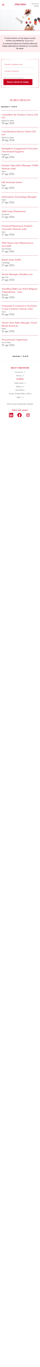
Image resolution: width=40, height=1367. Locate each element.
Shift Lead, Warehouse (14, 211)
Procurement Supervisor (15, 339)
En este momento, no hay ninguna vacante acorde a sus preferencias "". (20, 39)
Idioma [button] (36, 6)
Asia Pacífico (20, 390)
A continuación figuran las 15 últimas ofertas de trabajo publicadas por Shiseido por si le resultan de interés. (20, 45)
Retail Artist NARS (11, 259)
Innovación (19, 372)
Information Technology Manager (19, 197)
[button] (7, 4)
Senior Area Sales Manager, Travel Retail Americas (19, 324)
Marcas (19, 376)
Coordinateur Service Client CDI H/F (19, 133)
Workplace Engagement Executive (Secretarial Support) (20, 150)
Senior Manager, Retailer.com (17, 274)
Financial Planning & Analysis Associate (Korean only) (17, 227)
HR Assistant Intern (12, 182)
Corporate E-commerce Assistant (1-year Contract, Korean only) (19, 307)
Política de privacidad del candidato (20, 404)
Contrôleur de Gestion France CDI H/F (20, 116)
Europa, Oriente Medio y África (20, 394)
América (19, 387)
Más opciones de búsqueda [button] (13, 78)
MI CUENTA (35, 4)
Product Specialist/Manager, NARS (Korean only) (20, 167)
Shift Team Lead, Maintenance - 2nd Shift (18, 244)
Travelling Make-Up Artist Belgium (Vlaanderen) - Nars (19, 290)
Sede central (18, 383)
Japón (19, 397)
